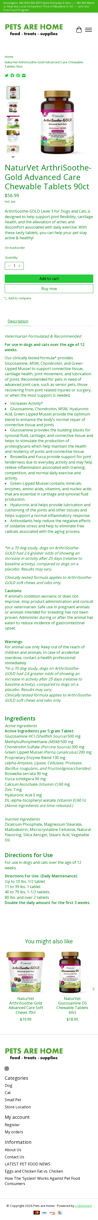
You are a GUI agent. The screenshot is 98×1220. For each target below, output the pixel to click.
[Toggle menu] (88, 30)
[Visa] (44, 1213)
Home (9, 57)
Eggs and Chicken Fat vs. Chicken (34, 1171)
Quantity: (11, 257)
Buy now (49, 288)
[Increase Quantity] (19, 266)
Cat (8, 1092)
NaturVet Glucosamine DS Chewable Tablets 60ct (72, 1005)
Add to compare (19, 298)
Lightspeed (83, 1206)
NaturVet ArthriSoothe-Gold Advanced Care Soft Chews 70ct (26, 1005)
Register (12, 1124)
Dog (8, 1085)
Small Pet (13, 1099)
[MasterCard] (37, 1213)
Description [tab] (18, 321)
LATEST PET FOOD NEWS (27, 1164)
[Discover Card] (52, 1213)
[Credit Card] (60, 1213)
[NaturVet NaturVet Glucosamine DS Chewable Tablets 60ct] (72, 973)
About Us (13, 1149)
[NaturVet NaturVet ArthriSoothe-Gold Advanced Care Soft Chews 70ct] (26, 973)
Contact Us (14, 1157)
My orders (14, 1132)
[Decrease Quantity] (9, 266)
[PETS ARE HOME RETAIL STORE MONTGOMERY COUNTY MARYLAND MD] (34, 29)
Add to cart (49, 278)
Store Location (18, 1107)
